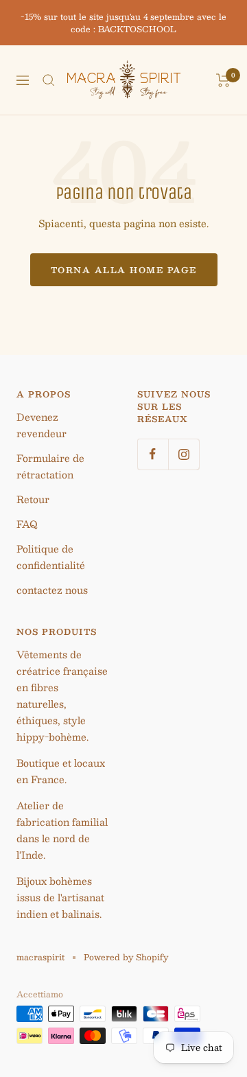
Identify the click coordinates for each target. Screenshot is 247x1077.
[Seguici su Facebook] (152, 454)
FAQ (27, 524)
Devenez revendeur (41, 424)
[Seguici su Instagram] (183, 454)
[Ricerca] (49, 80)
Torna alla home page (124, 270)
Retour (32, 499)
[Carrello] (223, 80)
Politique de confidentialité (50, 556)
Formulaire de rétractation (50, 466)
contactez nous (52, 589)
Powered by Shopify (126, 957)
